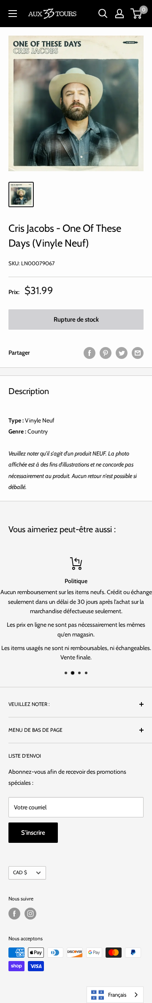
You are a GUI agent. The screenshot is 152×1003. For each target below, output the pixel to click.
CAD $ (20, 872)
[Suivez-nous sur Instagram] (30, 914)
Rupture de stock (76, 319)
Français (117, 994)
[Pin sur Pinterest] (105, 353)
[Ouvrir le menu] (12, 13)
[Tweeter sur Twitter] (122, 353)
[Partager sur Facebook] (89, 353)
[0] (136, 13)
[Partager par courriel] (138, 353)
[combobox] (115, 994)
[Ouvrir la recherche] (103, 13)
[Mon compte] (119, 13)
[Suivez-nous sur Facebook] (14, 914)
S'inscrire (33, 832)
